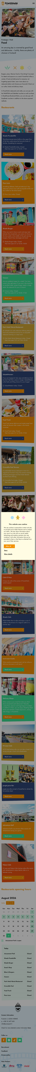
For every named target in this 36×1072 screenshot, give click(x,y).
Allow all (8, 546)
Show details (8, 554)
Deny (5, 550)
